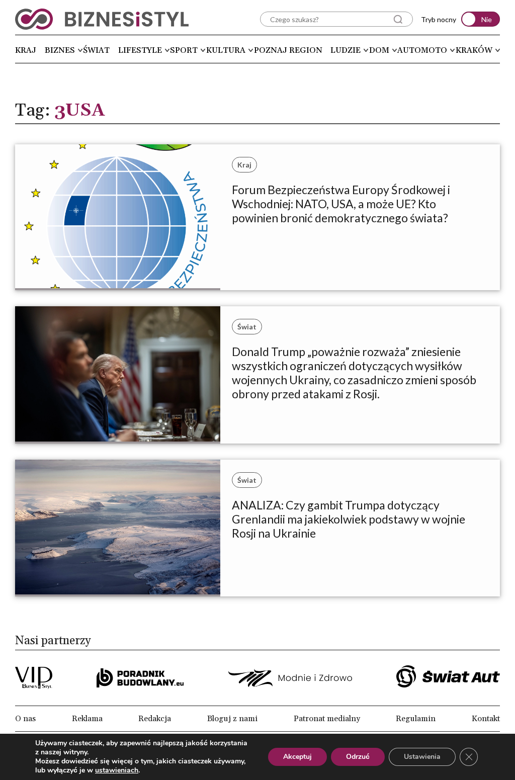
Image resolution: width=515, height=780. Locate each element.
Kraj (25, 50)
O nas (25, 719)
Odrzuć (358, 756)
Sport (184, 50)
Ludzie (345, 50)
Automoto (422, 50)
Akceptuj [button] (297, 756)
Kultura (225, 50)
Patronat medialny (327, 719)
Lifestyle (140, 50)
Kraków (474, 50)
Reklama (87, 719)
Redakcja (154, 719)
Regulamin (416, 719)
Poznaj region (288, 50)
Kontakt (486, 719)
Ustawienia (422, 756)
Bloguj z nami (232, 719)
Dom (379, 50)
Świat (96, 50)
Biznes (60, 50)
